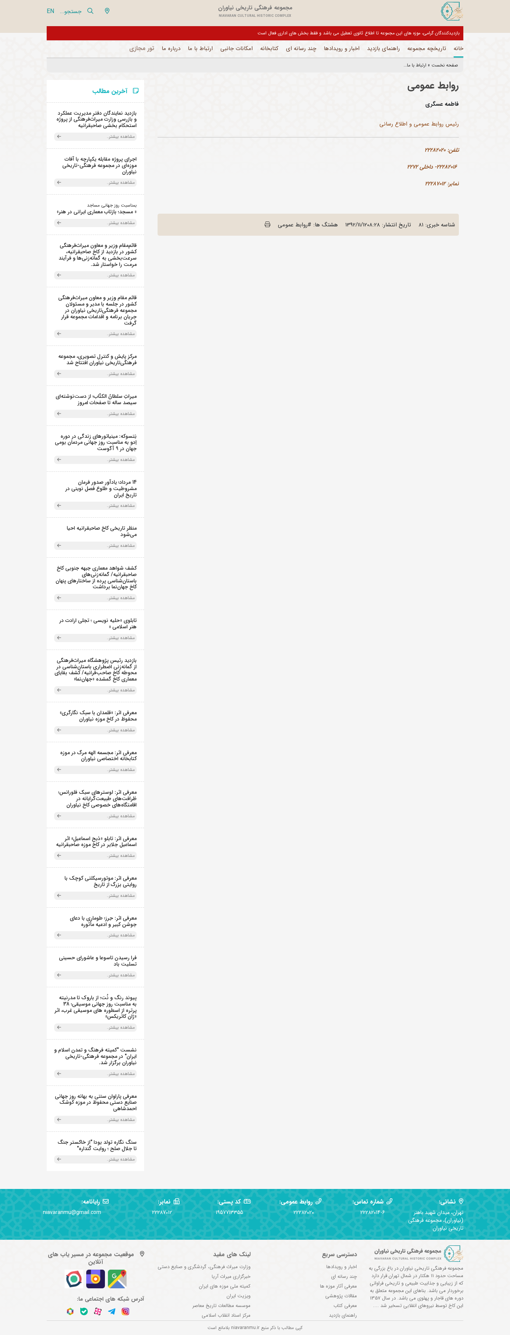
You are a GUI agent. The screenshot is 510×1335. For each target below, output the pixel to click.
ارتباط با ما (200, 48)
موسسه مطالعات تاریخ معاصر (221, 1306)
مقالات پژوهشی (341, 1296)
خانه (458, 48)
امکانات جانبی (236, 48)
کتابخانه (269, 48)
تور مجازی (141, 48)
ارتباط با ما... (415, 65)
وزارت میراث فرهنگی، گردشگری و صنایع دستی (204, 1267)
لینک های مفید (232, 1254)
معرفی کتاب (345, 1306)
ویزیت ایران (239, 1296)
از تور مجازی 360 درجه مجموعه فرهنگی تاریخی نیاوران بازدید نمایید (396, 33)
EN (50, 11)
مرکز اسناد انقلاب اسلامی (226, 1315)
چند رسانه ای (301, 48)
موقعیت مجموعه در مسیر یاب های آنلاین (91, 1258)
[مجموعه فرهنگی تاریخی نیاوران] (451, 11)
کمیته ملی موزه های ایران (225, 1286)
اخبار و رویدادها (342, 48)
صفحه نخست (445, 65)
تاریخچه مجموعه (426, 48)
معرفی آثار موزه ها (338, 1286)
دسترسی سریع (339, 1254)
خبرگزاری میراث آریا (231, 1276)
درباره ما (171, 48)
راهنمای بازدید (383, 48)
